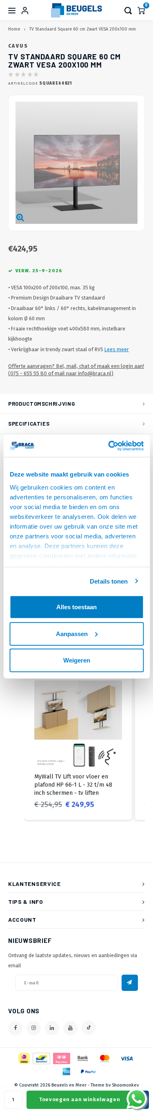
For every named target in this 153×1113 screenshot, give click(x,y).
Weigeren (76, 660)
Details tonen (109, 580)
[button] (16, 745)
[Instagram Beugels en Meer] (34, 1028)
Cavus (18, 46)
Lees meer (116, 349)
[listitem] (78, 745)
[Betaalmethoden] (23, 1058)
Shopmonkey (125, 1085)
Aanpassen (72, 633)
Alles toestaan (76, 607)
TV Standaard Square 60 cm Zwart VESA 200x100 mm (82, 29)
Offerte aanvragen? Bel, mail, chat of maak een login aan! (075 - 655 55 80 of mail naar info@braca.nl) (76, 370)
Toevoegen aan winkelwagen (79, 1099)
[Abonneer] (130, 983)
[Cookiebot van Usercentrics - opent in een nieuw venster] (109, 445)
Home (14, 29)
